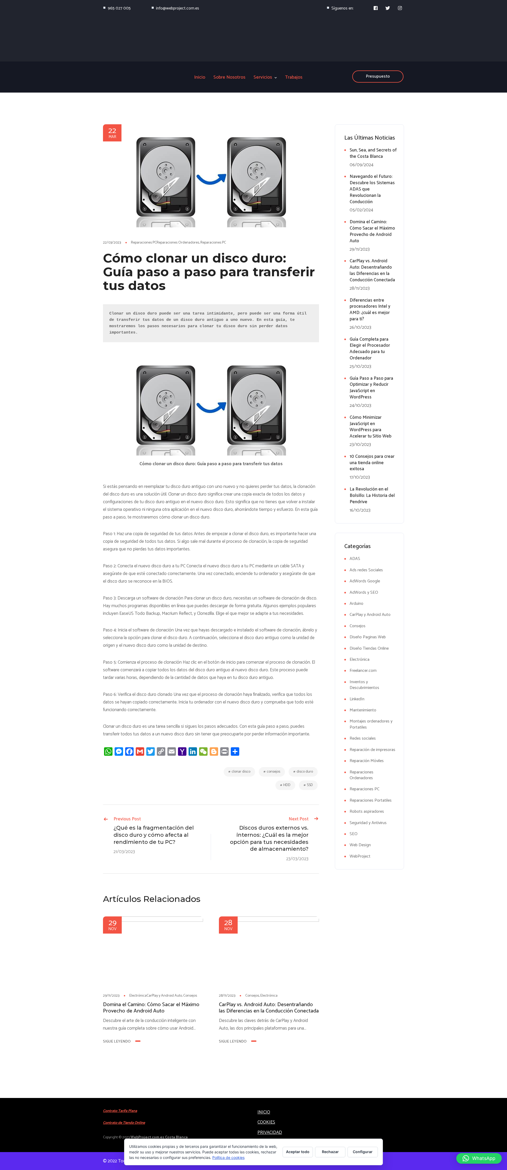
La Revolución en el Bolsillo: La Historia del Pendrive (372, 496)
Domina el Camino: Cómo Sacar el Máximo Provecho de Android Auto (151, 1008)
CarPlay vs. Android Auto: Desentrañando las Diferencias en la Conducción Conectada (269, 1008)
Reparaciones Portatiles (371, 800)
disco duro (305, 772)
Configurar (363, 1151)
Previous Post (127, 819)
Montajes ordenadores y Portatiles (371, 724)
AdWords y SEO (364, 592)
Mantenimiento (363, 710)
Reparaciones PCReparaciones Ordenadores (165, 242)
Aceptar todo (297, 1151)
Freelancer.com (363, 670)
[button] (479, 1158)
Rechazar (330, 1151)
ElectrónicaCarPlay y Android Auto (155, 995)
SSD (310, 785)
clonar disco (241, 772)
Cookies (266, 1122)
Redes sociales (363, 738)
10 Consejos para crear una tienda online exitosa (372, 463)
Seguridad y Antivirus (368, 822)
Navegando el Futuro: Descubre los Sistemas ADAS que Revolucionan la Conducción (372, 189)
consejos (273, 772)
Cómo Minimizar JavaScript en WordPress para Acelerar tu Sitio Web (370, 427)
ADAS (355, 558)
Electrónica (269, 995)
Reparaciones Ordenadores (361, 775)
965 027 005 (119, 8)
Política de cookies (228, 1157)
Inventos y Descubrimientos (364, 684)
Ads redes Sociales (366, 570)
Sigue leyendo (117, 1041)
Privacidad (269, 1132)
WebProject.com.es (147, 1137)
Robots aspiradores (367, 811)
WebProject (360, 856)
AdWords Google (365, 581)
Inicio (263, 1112)
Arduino (356, 603)
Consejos (190, 995)
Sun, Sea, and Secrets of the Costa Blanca (373, 153)
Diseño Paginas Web (368, 637)
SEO (354, 834)
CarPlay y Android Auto (370, 614)
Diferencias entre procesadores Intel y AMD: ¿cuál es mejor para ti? (370, 310)
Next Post (298, 819)
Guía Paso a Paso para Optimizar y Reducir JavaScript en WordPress (371, 388)
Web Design (360, 845)
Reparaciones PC (213, 242)
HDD (286, 785)
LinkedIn (357, 699)
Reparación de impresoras (372, 749)
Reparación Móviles (367, 760)
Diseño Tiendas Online (369, 648)
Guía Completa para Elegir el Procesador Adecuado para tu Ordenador (370, 349)
